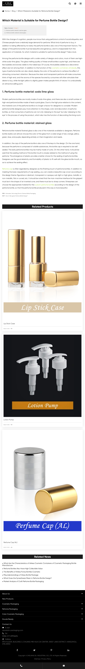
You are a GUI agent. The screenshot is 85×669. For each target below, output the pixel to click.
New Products (7, 599)
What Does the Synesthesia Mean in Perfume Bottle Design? (28, 578)
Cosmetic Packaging (10, 604)
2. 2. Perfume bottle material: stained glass (15, 32)
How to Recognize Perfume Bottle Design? (17, 195)
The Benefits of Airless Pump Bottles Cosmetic (22, 572)
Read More (8, 328)
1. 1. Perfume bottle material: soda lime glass (15, 30)
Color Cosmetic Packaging (13, 614)
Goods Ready (7, 619)
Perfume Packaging (10, 609)
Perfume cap (7, 169)
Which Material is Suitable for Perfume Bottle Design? (39, 11)
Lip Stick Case (9, 324)
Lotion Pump (9, 420)
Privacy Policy (46, 659)
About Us (6, 594)
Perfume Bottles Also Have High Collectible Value (23, 568)
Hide (16, 28)
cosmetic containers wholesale (64, 68)
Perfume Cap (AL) (10, 542)
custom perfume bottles (44, 185)
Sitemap (37, 659)
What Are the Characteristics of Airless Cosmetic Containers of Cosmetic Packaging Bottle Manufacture (39, 564)
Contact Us (7, 624)
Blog (13, 11)
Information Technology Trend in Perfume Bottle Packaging (21, 193)
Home (7, 11)
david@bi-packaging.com (12, 630)
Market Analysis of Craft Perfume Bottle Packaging (24, 581)
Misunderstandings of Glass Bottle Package (21, 575)
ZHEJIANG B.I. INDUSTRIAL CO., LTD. (39, 655)
